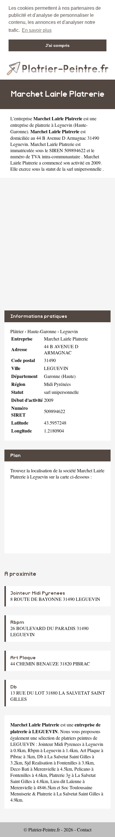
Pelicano (82, 769)
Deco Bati (19, 769)
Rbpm (17, 622)
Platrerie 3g (59, 775)
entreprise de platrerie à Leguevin (41, 125)
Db (13, 687)
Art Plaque (23, 657)
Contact (84, 829)
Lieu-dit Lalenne (65, 781)
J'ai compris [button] (57, 45)
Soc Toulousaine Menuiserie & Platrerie (51, 790)
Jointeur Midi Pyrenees (37, 593)
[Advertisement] (57, 244)
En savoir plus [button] (37, 30)
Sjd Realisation (38, 762)
